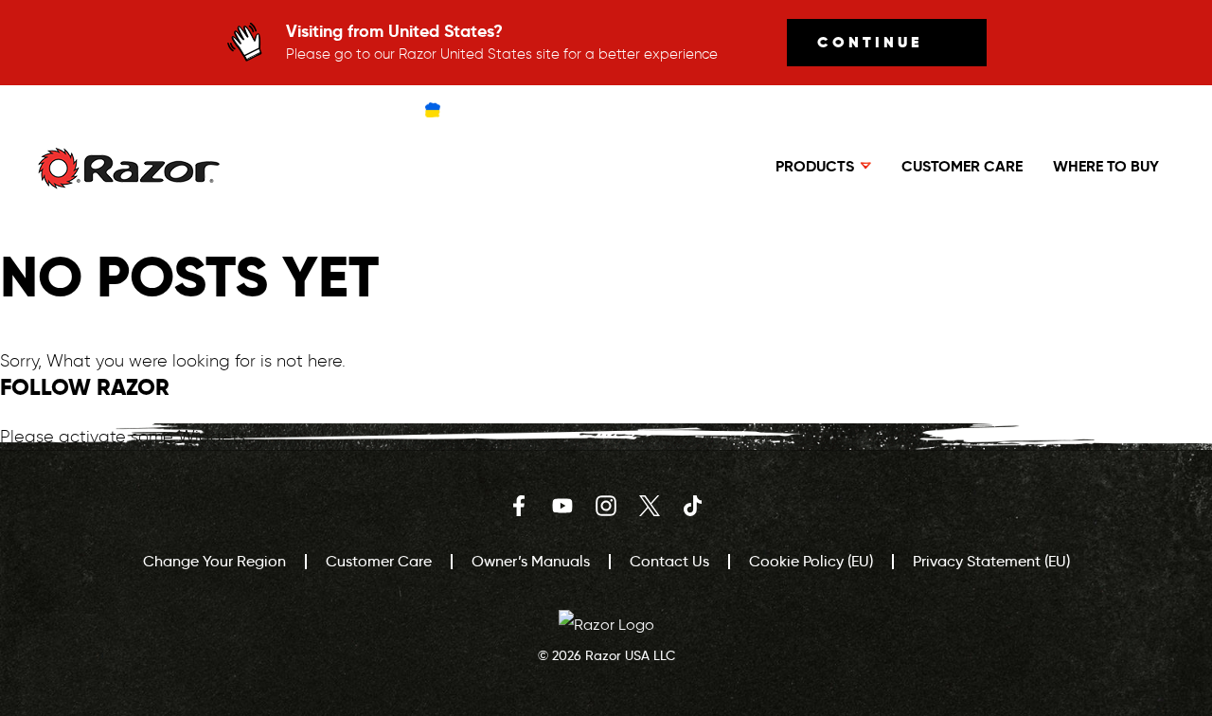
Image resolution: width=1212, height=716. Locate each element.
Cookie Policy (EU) (811, 561)
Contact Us (669, 561)
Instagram (606, 505)
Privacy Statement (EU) (991, 561)
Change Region (679, 109)
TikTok (693, 505)
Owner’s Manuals (531, 561)
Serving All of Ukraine (521, 109)
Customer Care (962, 166)
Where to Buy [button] (1106, 166)
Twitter (649, 505)
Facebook (518, 505)
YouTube (562, 505)
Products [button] (814, 166)
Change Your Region (214, 561)
